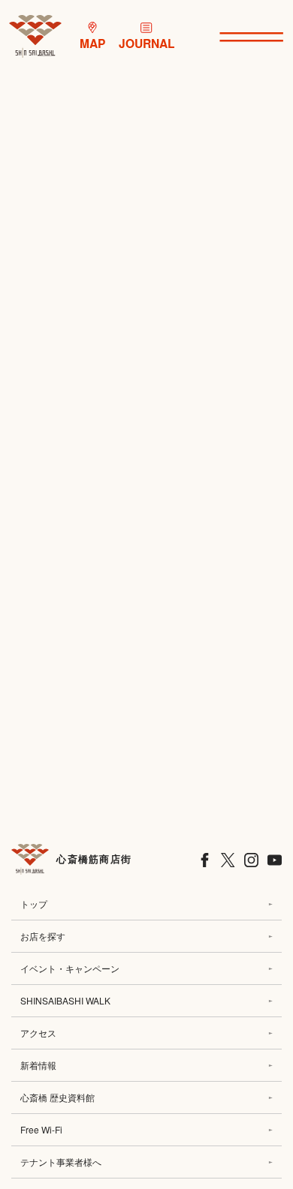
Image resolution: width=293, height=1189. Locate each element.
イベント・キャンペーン (69, 968)
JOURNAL (147, 43)
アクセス (38, 1032)
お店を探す (42, 935)
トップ (33, 903)
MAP (92, 43)
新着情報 (38, 1064)
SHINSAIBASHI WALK (65, 1000)
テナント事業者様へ (60, 1161)
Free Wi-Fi (41, 1129)
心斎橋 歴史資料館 (57, 1097)
